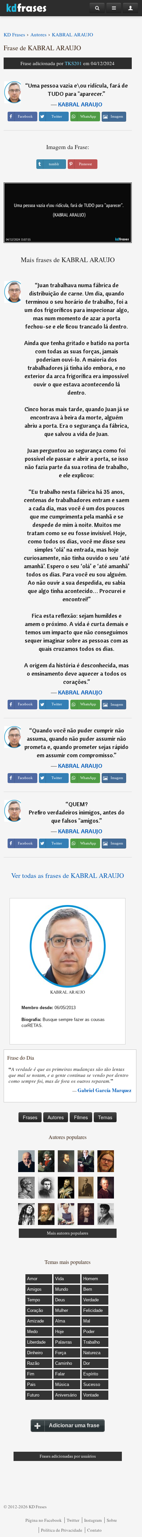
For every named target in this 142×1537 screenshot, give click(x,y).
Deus (60, 1299)
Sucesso (91, 1384)
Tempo (33, 1299)
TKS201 (73, 63)
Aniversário (66, 1395)
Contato (94, 1530)
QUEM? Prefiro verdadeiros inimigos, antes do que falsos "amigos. (76, 812)
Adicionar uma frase (74, 1425)
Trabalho (91, 1342)
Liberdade (36, 1342)
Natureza (91, 1352)
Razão (33, 1363)
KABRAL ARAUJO (80, 104)
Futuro (33, 1395)
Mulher (61, 1310)
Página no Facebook (43, 1520)
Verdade (91, 1299)
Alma (60, 1321)
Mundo (61, 1289)
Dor (86, 1363)
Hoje (59, 1331)
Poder (88, 1331)
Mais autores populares (67, 1233)
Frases (30, 1117)
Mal (86, 1321)
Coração (35, 1310)
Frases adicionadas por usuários (68, 1456)
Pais (31, 1384)
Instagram (93, 1520)
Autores (56, 1117)
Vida (59, 1278)
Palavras (63, 1342)
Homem (90, 1278)
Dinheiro (35, 1352)
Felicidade (93, 1310)
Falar (60, 1373)
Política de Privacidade (61, 1530)
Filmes (81, 1117)
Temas (105, 1117)
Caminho (63, 1363)
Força (60, 1352)
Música (62, 1384)
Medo (32, 1331)
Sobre (112, 1520)
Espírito (90, 1373)
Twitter (73, 1520)
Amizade (35, 1321)
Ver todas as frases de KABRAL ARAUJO (67, 875)
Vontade (91, 1395)
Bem (87, 1289)
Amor (32, 1278)
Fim (30, 1373)
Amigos (34, 1289)
